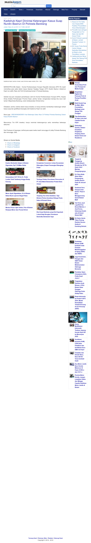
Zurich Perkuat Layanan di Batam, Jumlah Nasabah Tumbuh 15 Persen (79, 41)
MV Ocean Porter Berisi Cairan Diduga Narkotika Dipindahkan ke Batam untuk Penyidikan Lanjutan (79, 50)
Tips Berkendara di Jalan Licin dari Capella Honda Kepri (81, 119)
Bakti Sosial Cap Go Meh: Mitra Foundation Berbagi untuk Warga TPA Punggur (80, 108)
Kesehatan (39, 10)
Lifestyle (12, 14)
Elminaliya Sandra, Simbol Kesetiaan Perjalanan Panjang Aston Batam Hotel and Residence (80, 132)
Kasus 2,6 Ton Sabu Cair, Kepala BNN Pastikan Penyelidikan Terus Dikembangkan (79, 25)
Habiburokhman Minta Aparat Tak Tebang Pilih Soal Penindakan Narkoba (79, 59)
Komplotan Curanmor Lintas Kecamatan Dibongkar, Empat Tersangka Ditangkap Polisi (50, 165)
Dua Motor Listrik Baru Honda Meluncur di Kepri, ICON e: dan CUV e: (80, 368)
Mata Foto (65, 10)
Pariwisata (29, 10)
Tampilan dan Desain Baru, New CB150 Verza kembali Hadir (79, 357)
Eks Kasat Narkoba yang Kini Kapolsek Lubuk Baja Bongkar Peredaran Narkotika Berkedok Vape (50, 214)
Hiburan (47, 10)
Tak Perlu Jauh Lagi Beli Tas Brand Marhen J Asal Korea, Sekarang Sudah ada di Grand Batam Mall (80, 209)
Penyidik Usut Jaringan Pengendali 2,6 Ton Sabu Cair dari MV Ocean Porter (79, 33)
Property (74, 10)
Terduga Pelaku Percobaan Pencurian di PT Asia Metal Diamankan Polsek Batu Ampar (50, 181)
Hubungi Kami (58, 538)
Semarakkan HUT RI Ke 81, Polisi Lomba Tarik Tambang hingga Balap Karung (18, 179)
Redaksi (50, 538)
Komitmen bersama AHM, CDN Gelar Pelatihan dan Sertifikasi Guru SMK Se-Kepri (80, 344)
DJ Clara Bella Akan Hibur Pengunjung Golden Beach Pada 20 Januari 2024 (80, 179)
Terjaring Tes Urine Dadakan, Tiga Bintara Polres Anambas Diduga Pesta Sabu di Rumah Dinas (49, 198)
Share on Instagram (13, 145)
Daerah (12, 10)
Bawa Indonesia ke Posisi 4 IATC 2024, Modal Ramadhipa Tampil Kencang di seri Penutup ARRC (80, 302)
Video (6, 14)
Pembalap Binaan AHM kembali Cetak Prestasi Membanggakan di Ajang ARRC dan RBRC (80, 247)
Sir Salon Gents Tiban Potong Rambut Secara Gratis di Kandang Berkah (80, 222)
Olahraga (56, 10)
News (21, 10)
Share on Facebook (13, 147)
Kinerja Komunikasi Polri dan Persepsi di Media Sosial (80, 86)
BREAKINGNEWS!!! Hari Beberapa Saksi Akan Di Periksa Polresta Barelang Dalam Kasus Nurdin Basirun (35, 115)
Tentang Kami (32, 538)
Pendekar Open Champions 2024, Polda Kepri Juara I (81, 275)
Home (6, 10)
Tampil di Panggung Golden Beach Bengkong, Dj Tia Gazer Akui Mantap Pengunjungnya (80, 165)
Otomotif (82, 10)
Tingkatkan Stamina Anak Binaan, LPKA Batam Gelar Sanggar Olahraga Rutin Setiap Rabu (80, 287)
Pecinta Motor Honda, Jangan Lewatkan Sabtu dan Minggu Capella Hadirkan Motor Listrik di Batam (80, 381)
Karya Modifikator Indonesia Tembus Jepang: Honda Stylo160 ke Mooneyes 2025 (80, 330)
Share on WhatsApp (13, 143)
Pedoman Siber (42, 538)
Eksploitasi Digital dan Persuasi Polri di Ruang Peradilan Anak (80, 96)
